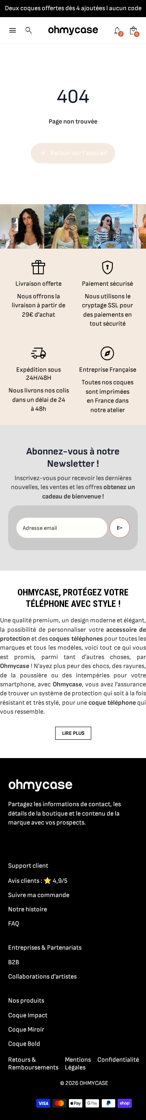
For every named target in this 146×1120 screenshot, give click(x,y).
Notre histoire (27, 909)
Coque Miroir (26, 1030)
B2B (13, 962)
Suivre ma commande (38, 895)
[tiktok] (45, 841)
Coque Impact (27, 1015)
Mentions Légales (78, 1063)
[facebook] (13, 841)
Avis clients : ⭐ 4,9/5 (37, 881)
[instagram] (29, 841)
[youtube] (62, 841)
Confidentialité (118, 1060)
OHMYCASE (93, 1083)
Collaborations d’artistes (42, 977)
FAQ (13, 924)
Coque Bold (24, 1044)
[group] (22, 226)
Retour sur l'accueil (73, 153)
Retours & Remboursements (33, 1063)
